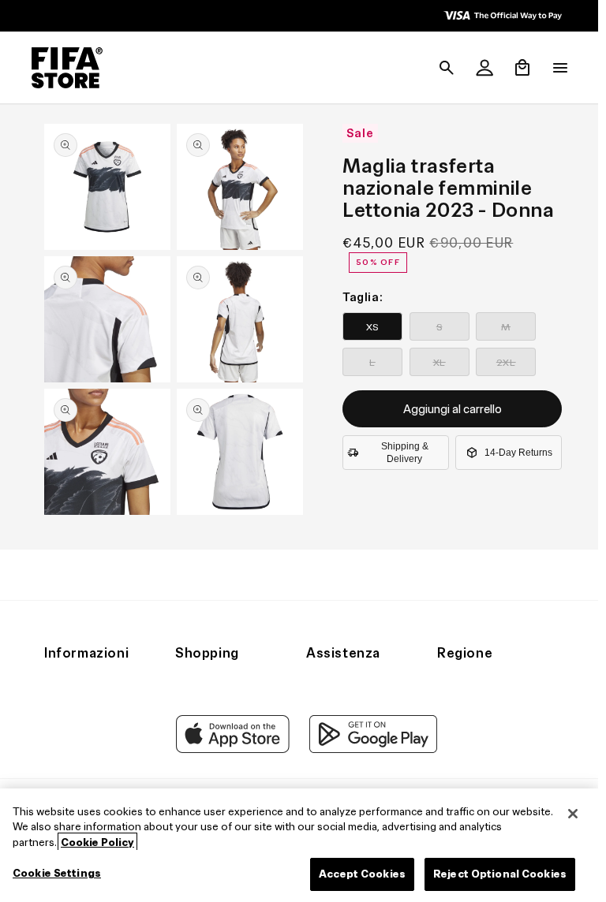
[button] (438, 67)
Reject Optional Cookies (500, 874)
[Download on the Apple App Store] (229, 749)
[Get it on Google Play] (369, 749)
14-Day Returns (514, 452)
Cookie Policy (97, 842)
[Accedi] (476, 67)
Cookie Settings (57, 873)
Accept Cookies (362, 874)
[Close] (573, 813)
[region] (299, 845)
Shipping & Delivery (401, 452)
